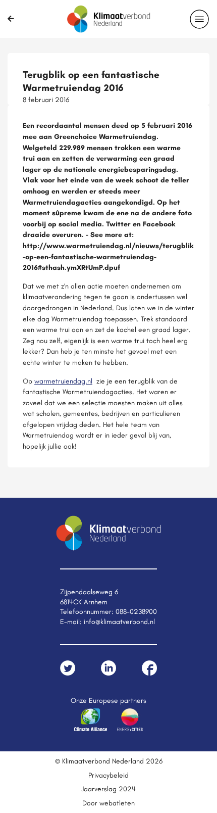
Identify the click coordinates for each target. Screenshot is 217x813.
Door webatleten (108, 802)
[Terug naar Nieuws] (11, 18)
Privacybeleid (108, 775)
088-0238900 (136, 611)
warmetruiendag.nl (63, 381)
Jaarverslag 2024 (108, 788)
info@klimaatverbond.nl (119, 621)
